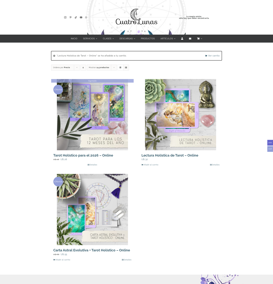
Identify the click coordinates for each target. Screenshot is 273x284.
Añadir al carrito (150, 165)
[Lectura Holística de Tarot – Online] (180, 114)
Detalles (93, 165)
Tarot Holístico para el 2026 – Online (83, 155)
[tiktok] (76, 17)
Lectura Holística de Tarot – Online (169, 155)
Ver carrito (214, 55)
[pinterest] (70, 17)
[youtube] (81, 17)
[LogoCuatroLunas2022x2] (136, 6)
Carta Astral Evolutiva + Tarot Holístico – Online (91, 250)
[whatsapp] (86, 17)
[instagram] (65, 17)
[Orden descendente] (83, 68)
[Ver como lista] (126, 67)
